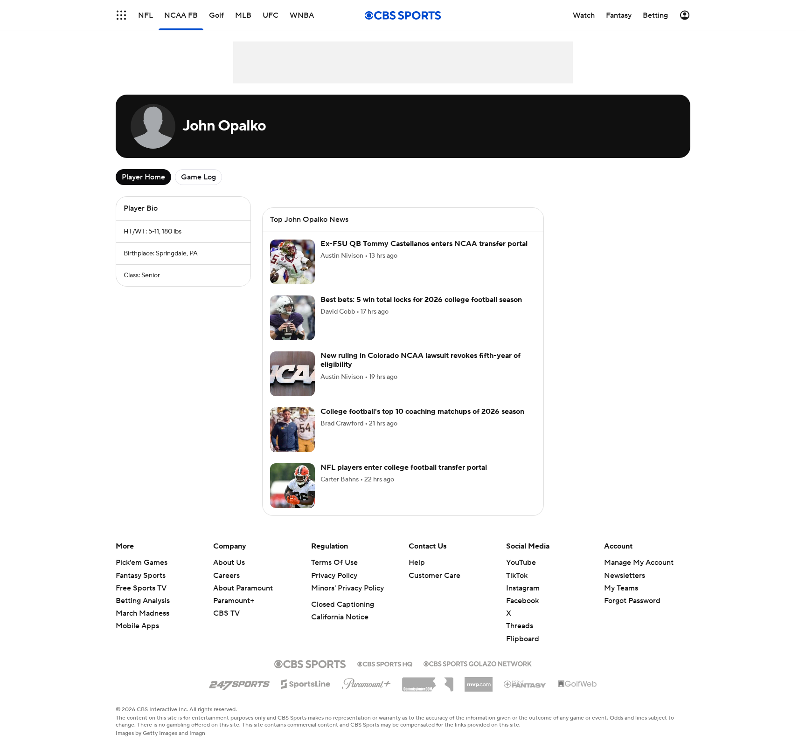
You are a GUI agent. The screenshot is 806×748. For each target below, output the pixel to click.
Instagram (523, 588)
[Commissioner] (427, 681)
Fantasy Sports (141, 575)
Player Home (143, 177)
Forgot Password (632, 600)
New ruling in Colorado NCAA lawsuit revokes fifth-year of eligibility (420, 360)
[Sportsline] (306, 682)
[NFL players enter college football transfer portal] (292, 485)
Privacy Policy (334, 575)
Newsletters (624, 575)
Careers (226, 575)
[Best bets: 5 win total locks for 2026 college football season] (292, 317)
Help (417, 562)
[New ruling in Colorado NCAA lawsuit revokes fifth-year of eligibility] (292, 373)
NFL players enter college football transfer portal (403, 467)
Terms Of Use (334, 562)
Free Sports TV (141, 588)
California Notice (339, 617)
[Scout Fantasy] (525, 683)
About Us (229, 562)
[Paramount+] (366, 681)
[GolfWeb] (577, 684)
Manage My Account (639, 562)
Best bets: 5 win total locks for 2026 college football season (421, 299)
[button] (121, 15)
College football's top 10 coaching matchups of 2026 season (422, 411)
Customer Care (434, 575)
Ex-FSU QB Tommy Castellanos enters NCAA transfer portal (424, 243)
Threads (519, 626)
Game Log (198, 177)
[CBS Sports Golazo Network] (478, 662)
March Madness (142, 613)
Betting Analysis (143, 600)
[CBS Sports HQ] (384, 663)
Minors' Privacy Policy (347, 588)
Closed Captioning (342, 604)
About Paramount (243, 588)
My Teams (621, 588)
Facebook (522, 600)
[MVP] (479, 681)
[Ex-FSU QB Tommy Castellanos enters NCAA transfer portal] (292, 262)
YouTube (521, 562)
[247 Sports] (239, 682)
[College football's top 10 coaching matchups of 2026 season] (292, 429)
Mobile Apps (137, 626)
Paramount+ (233, 600)
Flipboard (522, 639)
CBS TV (226, 613)
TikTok (517, 575)
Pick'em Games (141, 562)
